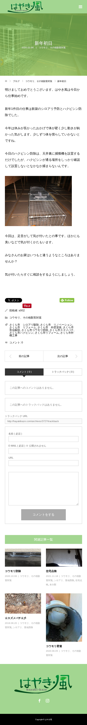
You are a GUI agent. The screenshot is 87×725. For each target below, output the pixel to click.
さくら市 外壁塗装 (49, 327)
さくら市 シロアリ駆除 (24, 324)
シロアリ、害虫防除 (64, 580)
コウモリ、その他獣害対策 (52, 47)
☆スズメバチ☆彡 (15, 618)
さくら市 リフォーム (22, 327)
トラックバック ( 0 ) (63, 371)
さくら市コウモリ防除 (34, 330)
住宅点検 (51, 571)
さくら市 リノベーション (56, 324)
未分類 (53, 584)
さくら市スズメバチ (62, 330)
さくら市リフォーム (47, 332)
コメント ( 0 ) (24, 371)
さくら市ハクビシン (21, 332)
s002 (22, 310)
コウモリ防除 (13, 571)
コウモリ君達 (54, 646)
